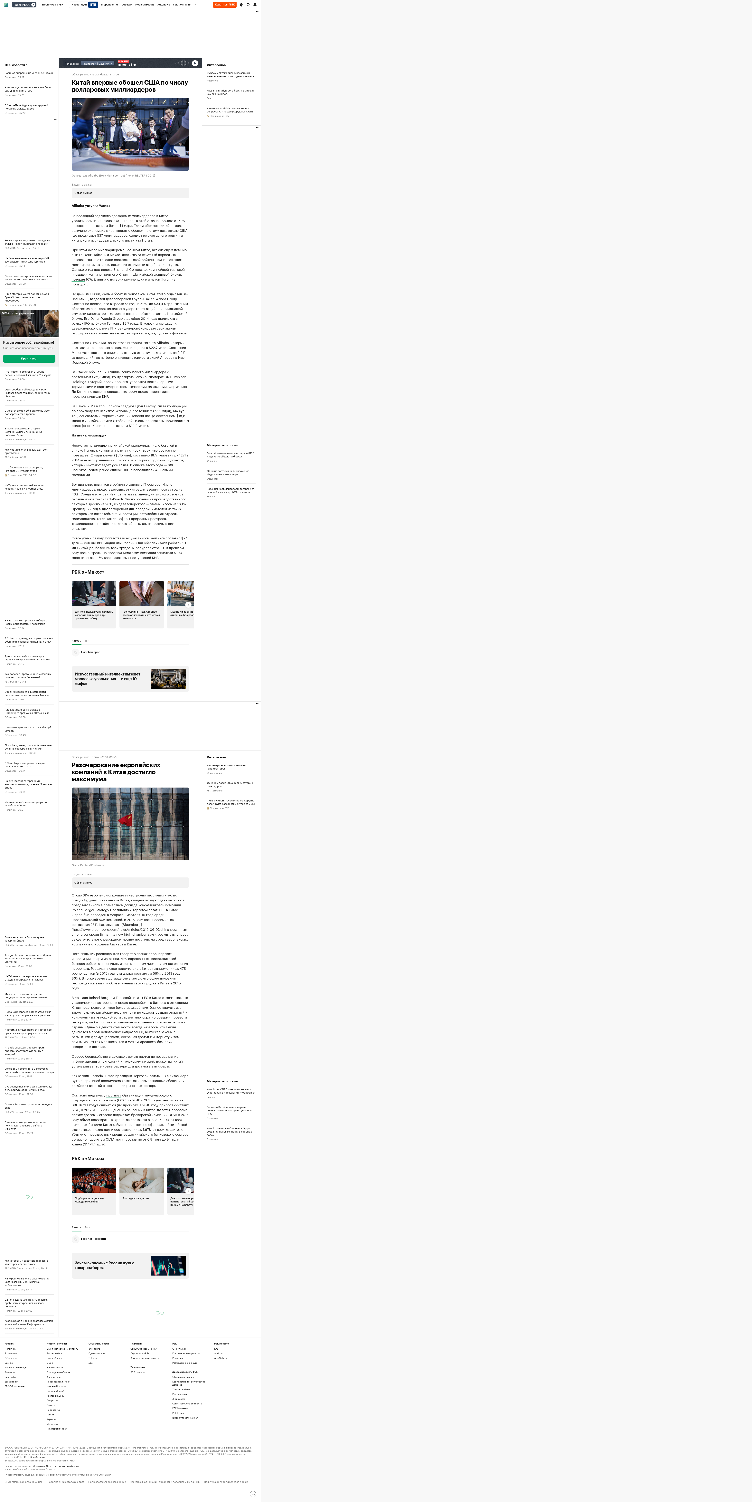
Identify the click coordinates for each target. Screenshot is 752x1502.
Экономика (11, 1001)
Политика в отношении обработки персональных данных (165, 1481)
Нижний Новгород (57, 1386)
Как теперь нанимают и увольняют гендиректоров (228, 766)
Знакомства (178, 1398)
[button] (241, 5)
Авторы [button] (76, 640)
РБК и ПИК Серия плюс (18, 248)
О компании (179, 1348)
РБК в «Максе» (88, 572)
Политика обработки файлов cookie (226, 1481)
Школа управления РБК (185, 1417)
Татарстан (52, 1400)
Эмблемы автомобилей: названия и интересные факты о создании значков (230, 74)
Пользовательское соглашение (107, 1481)
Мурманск (52, 1423)
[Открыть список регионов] (241, 5)
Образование (214, 772)
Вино (209, 98)
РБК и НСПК (11, 1037)
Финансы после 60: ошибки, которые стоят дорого (230, 784)
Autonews (212, 80)
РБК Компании (214, 790)
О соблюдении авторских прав (65, 1481)
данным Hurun (88, 293)
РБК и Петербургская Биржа (20, 944)
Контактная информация (186, 1353)
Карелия (51, 1419)
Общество (10, 112)
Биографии (11, 1376)
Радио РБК (21, 5)
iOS (216, 1348)
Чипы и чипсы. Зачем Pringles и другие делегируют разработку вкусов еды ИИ (231, 802)
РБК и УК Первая (14, 1112)
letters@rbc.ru (36, 1457)
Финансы (212, 460)
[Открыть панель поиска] (248, 4)
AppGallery (220, 1358)
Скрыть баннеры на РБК (143, 1348)
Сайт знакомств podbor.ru (187, 1403)
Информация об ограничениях (23, 1481)
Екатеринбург (54, 1353)
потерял (78, 278)
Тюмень (51, 1405)
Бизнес (211, 496)
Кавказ (50, 1414)
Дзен (91, 1362)
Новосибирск (54, 1358)
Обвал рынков (80, 74)
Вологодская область (58, 1372)
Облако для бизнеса (183, 1376)
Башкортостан (55, 1367)
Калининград (54, 1376)
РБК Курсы (178, 1412)
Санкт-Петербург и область (62, 1348)
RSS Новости (137, 1372)
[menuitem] (53, 4)
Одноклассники (97, 1353)
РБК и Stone (11, 457)
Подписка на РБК (139, 1353)
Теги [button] (87, 640)
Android (218, 1353)
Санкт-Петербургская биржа (62, 1466)
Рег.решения (179, 1394)
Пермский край (55, 1390)
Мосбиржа (39, 1466)
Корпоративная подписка (144, 1358)
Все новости (15, 65)
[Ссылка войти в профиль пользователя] (255, 4)
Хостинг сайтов (181, 1389)
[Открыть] (29, 4)
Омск (50, 1362)
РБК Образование (14, 1386)
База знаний (11, 1381)
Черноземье (54, 1409)
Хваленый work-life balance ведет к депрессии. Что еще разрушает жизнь (230, 109)
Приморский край (57, 1428)
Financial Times (102, 1075)
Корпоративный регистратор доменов (188, 1383)
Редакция (177, 1358)
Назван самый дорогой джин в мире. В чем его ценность (230, 92)
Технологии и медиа (16, 439)
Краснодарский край (58, 1381)
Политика (10, 77)
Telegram (94, 1358)
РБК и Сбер (11, 681)
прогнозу (113, 1094)
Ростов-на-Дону (55, 1395)
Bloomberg (132, 924)
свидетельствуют (145, 899)
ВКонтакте (94, 1348)
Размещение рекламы (184, 1362)
